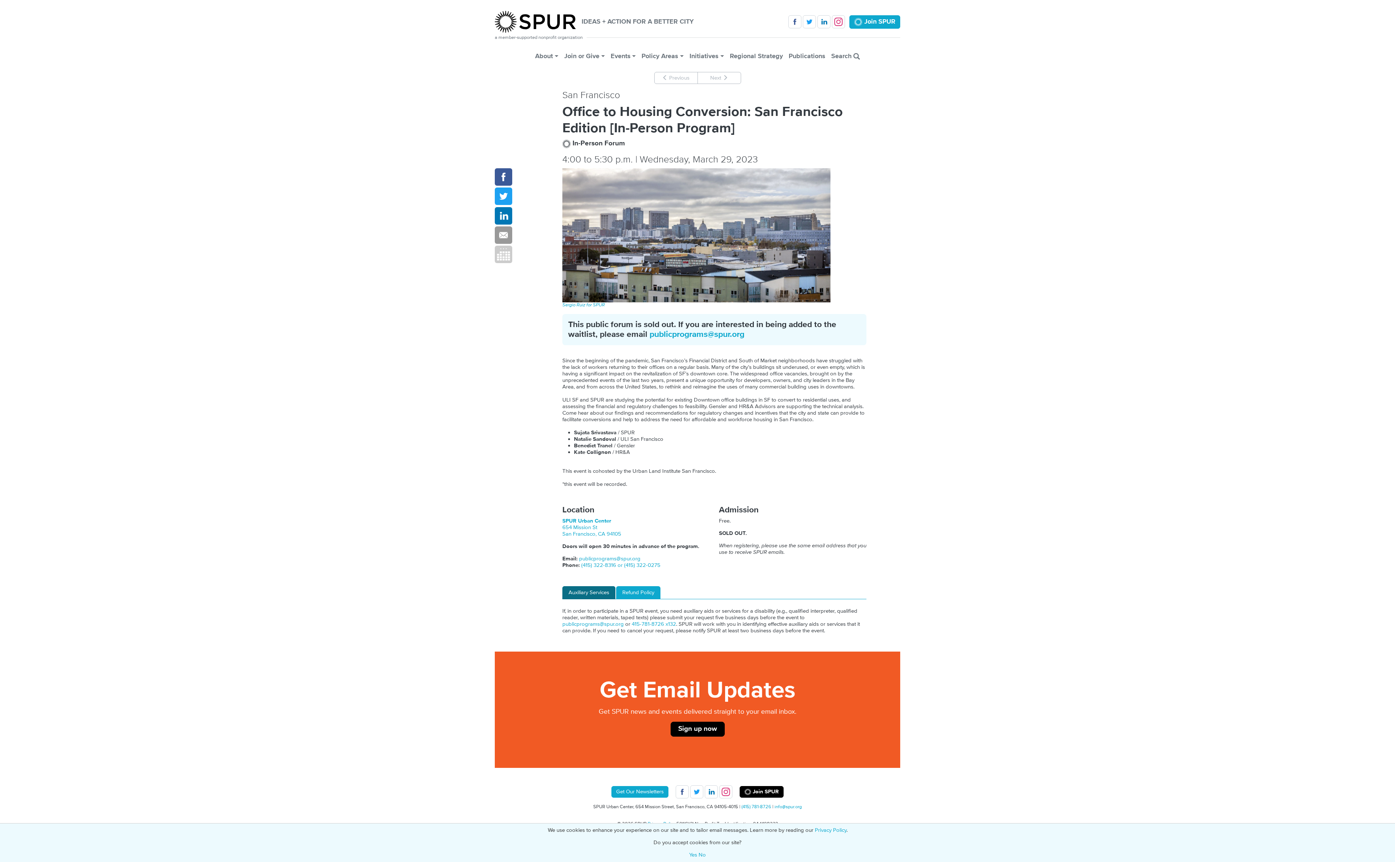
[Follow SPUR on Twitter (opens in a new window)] (809, 21)
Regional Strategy (756, 56)
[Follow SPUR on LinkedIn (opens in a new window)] (823, 21)
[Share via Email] (503, 235)
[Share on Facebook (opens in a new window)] (503, 177)
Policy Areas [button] (660, 56)
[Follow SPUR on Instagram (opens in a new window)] (838, 21)
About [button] (544, 56)
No (702, 854)
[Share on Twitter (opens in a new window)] (503, 196)
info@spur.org (788, 807)
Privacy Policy (830, 830)
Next (716, 77)
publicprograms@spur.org (697, 334)
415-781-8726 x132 (654, 624)
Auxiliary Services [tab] (589, 592)
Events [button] (621, 56)
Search (842, 56)
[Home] (538, 22)
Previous (679, 77)
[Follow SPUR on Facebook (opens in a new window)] (794, 21)
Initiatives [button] (704, 56)
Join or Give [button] (581, 56)
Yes (693, 854)
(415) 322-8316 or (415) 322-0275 (620, 565)
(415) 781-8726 (756, 807)
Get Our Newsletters (640, 791)
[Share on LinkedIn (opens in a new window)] (503, 216)
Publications (807, 56)
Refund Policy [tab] (638, 592)
